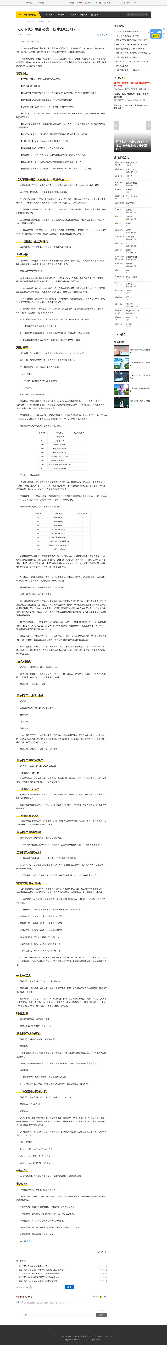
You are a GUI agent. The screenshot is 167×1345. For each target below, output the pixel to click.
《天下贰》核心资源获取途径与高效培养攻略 (37, 1281)
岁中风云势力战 (122, 65)
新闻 (27, 1287)
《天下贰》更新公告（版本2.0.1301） (130, 31)
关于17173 (58, 1336)
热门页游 (107, 3)
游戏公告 (40, 21)
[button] (116, 125)
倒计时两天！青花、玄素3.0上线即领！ (131, 48)
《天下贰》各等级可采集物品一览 (32, 1266)
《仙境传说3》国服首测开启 (125, 89)
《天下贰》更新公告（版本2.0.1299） (130, 57)
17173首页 (28, 3)
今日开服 (98, 3)
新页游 (79, 3)
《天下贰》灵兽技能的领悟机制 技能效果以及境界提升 (41, 1270)
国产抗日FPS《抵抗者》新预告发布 (127, 100)
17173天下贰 (29, 21)
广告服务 (75, 1336)
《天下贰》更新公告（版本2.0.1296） (130, 70)
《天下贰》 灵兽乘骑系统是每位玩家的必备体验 (39, 1277)
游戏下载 (94, 14)
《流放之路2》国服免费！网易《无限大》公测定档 (132, 95)
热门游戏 (126, 3)
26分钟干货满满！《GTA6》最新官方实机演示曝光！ (132, 84)
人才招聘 (67, 1336)
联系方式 (92, 1336)
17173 (18, 21)
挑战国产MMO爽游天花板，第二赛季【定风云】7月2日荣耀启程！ (141, 44)
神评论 (103, 35)
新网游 (72, 3)
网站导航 (42, 3)
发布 (101, 1315)
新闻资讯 (61, 14)
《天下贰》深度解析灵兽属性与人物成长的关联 (38, 1273)
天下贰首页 (50, 14)
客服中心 (100, 1336)
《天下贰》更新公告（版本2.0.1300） (130, 36)
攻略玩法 (72, 14)
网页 (20, 1287)
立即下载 (156, 36)
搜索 (146, 14)
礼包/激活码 (89, 3)
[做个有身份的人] (101, 1296)
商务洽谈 (84, 1336)
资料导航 (83, 14)
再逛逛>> (28, 1241)
